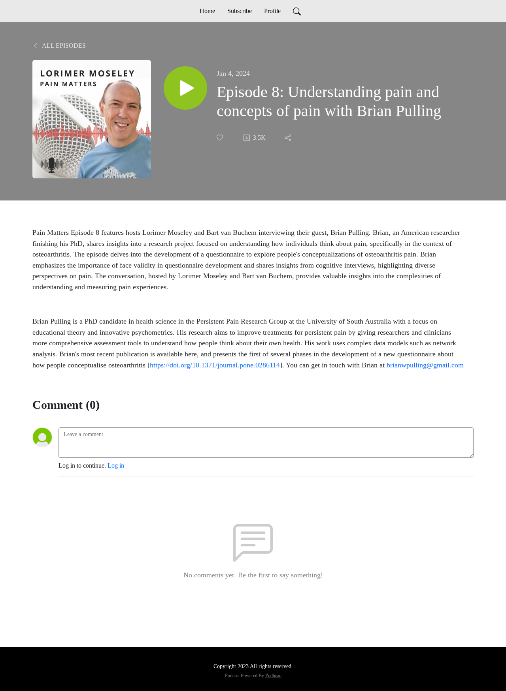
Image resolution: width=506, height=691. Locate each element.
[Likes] (220, 137)
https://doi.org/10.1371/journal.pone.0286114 (215, 365)
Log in (116, 465)
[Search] (297, 11)
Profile (272, 10)
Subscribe (239, 10)
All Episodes (63, 45)
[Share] (288, 138)
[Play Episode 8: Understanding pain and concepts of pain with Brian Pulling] (185, 88)
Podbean (273, 675)
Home (207, 10)
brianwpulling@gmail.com (425, 365)
